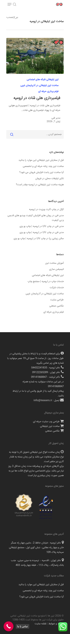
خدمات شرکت (57, 288)
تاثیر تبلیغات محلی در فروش (49, 179)
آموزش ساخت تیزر (54, 263)
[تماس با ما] (8, 626)
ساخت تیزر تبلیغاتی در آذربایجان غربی (39, 85)
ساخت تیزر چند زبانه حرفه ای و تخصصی (43, 166)
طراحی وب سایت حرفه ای (46, 422)
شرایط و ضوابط (56, 624)
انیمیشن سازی (56, 269)
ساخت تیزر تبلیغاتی (50, 426)
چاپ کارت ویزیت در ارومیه (42, 209)
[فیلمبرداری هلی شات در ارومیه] (35, 56)
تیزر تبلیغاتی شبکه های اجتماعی (43, 79)
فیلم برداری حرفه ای (48, 91)
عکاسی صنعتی (56, 306)
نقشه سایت (40, 624)
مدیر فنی (56, 118)
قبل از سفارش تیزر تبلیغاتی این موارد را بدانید (41, 160)
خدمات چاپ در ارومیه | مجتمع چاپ (46, 281)
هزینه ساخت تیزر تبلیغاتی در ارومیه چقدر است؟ (40, 185)
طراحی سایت (57, 300)
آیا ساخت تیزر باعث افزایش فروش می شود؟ (41, 172)
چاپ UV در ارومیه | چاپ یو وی (35, 226)
